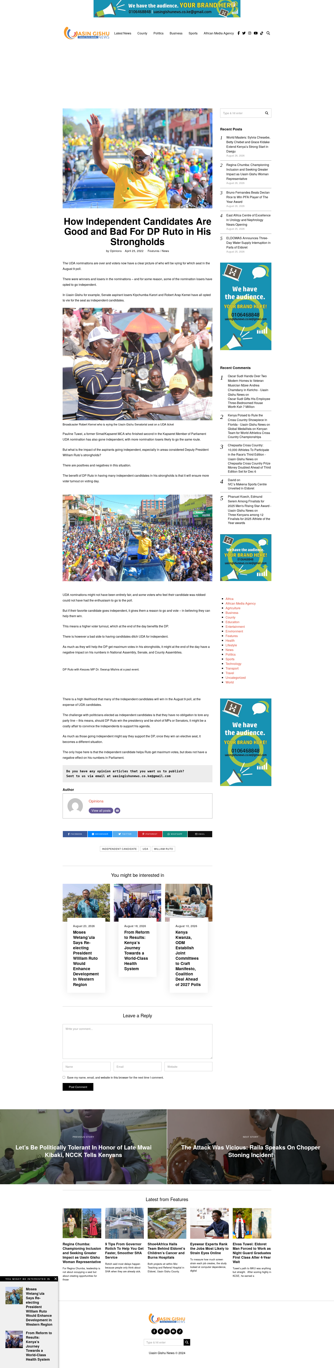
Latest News (122, 33)
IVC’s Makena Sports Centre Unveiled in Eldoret (247, 486)
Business (176, 33)
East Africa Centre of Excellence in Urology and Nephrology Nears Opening (248, 220)
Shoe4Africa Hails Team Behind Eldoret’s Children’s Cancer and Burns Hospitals (166, 1250)
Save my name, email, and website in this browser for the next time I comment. (115, 1077)
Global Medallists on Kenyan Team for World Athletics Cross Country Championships (249, 433)
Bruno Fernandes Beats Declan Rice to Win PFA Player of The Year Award (248, 197)
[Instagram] (249, 33)
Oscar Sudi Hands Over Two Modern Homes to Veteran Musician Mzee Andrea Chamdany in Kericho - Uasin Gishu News (248, 385)
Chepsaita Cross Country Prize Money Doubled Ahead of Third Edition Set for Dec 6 (249, 467)
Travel (230, 673)
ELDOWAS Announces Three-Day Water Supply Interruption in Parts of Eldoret (248, 242)
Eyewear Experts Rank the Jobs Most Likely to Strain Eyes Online (209, 1248)
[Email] (117, 810)
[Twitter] (244, 33)
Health (230, 640)
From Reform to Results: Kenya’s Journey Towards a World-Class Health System (136, 950)
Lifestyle (231, 645)
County (142, 33)
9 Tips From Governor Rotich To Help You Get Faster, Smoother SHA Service (124, 1250)
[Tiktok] (261, 33)
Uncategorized (236, 677)
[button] (266, 113)
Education (232, 622)
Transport (232, 668)
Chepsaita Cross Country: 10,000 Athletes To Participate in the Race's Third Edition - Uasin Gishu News (248, 452)
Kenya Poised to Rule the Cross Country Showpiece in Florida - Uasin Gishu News (247, 420)
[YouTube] (256, 33)
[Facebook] (239, 33)
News (165, 251)
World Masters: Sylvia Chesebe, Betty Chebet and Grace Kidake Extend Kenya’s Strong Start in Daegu (248, 144)
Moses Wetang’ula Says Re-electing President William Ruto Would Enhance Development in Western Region (86, 958)
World (230, 682)
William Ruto (163, 848)
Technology (233, 663)
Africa (229, 598)
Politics (158, 33)
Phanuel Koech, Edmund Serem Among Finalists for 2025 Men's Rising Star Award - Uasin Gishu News (249, 503)
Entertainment (235, 626)
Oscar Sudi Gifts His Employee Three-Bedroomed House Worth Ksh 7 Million (249, 403)
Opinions (116, 251)
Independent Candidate (119, 848)
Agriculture (233, 608)
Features (153, 251)
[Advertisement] (167, 72)
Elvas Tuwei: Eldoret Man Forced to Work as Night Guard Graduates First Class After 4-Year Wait (252, 1252)
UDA (145, 848)
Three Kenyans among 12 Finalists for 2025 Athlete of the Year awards (249, 519)
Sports (193, 33)
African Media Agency (219, 33)
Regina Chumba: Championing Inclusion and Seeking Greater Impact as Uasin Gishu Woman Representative (247, 171)
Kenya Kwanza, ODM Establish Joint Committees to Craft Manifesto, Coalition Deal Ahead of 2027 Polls (188, 958)
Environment (234, 631)
